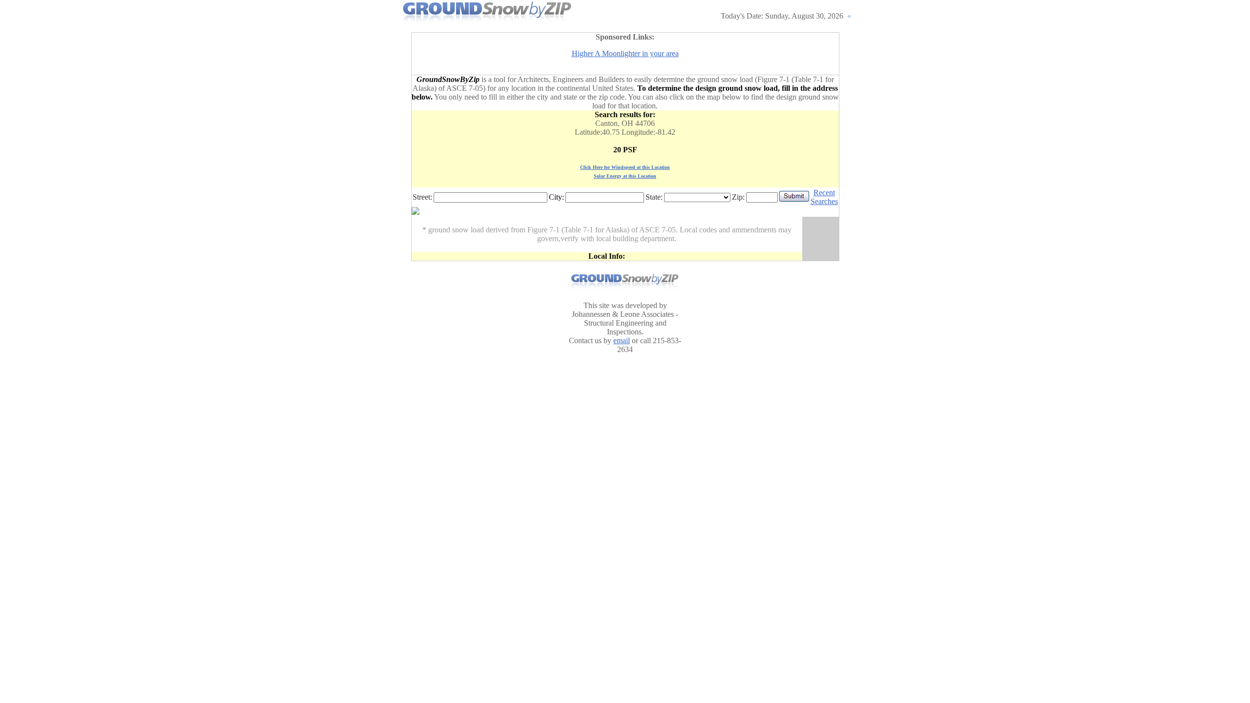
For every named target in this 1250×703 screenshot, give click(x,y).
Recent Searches (824, 197)
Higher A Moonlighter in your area (625, 53)
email (621, 340)
